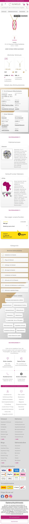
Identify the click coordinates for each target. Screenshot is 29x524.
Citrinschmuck (18, 432)
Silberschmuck (19, 310)
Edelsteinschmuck (12, 11)
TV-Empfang (7, 404)
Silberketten (10, 315)
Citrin (16, 455)
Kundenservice (7, 394)
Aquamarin (18, 450)
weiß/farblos (5, 130)
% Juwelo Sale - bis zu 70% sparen (14, 320)
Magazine (21, 402)
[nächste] (26, 70)
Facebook (2, 496)
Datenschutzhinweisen (16, 514)
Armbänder (4, 427)
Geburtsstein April (8, 325)
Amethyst (17, 448)
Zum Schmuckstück (14, 137)
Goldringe (3, 437)
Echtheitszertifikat (7, 397)
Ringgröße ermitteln (7, 414)
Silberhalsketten (21, 330)
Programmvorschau (21, 404)
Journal (21, 409)
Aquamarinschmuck (20, 427)
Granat (16, 458)
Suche (26, 7)
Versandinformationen (8, 409)
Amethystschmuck (20, 424)
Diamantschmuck (10, 310)
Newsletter (21, 407)
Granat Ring (4, 458)
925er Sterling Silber (7, 105)
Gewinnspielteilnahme (7, 402)
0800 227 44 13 (8, 381)
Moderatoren (21, 397)
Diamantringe (4, 434)
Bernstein (17, 453)
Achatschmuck (19, 422)
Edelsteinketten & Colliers (20, 305)
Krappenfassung (19, 125)
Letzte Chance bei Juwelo (14, 335)
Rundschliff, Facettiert (5, 126)
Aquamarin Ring (5, 450)
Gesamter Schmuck (6, 422)
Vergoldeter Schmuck (20, 325)
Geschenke (22, 11)
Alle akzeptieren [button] (14, 517)
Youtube (6, 496)
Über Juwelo (21, 394)
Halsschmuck (18, 315)
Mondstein (17, 460)
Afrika (16, 130)
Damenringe (4, 432)
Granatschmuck (19, 437)
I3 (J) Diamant (19, 118)
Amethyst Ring (4, 448)
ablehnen (11, 511)
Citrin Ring (3, 453)
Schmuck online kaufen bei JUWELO (14, 300)
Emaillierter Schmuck (8, 109)
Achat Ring (4, 446)
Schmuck (4, 11)
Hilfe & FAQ (8, 412)
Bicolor (17, 102)
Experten (21, 399)
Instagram (10, 496)
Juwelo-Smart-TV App (7, 407)
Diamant (4, 118)
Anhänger (3, 424)
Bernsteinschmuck (20, 429)
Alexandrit (17, 446)
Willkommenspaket (8, 399)
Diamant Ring (4, 455)
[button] (2, 4)
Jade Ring (3, 460)
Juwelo (17, 109)
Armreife (3, 429)
